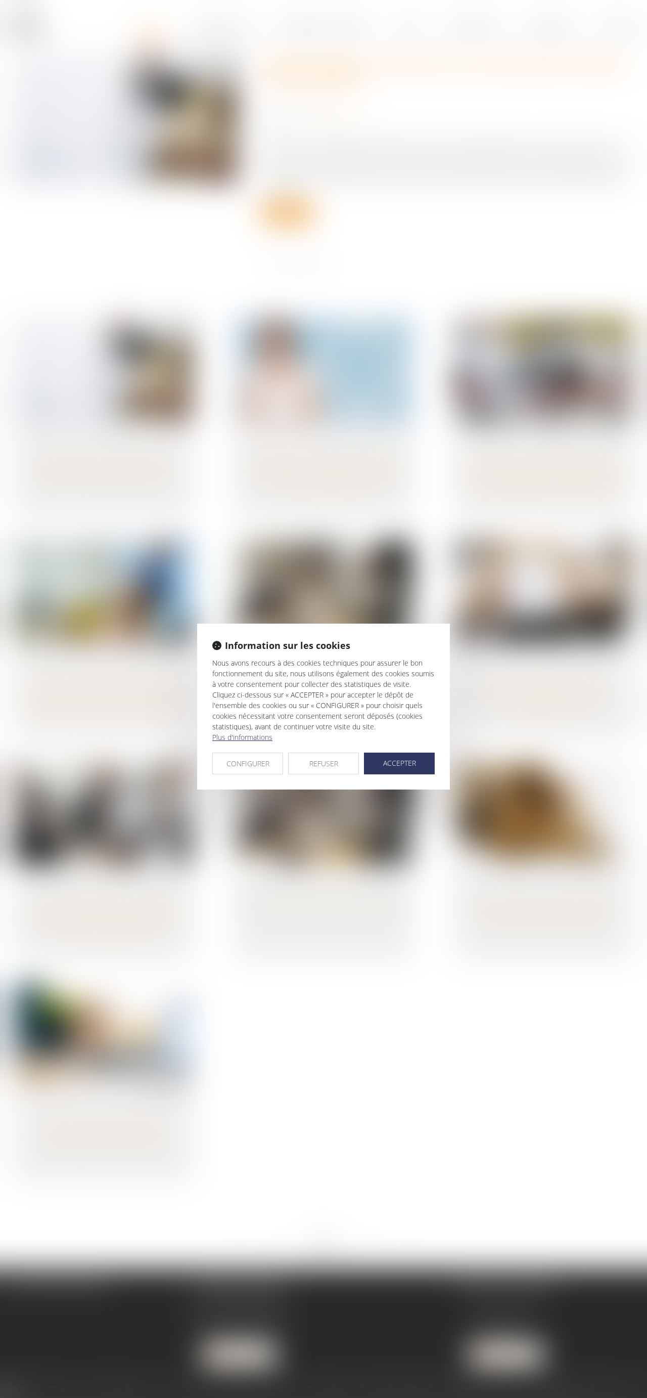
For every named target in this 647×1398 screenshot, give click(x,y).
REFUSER (323, 763)
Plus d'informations (242, 737)
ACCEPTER (399, 763)
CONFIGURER (247, 763)
